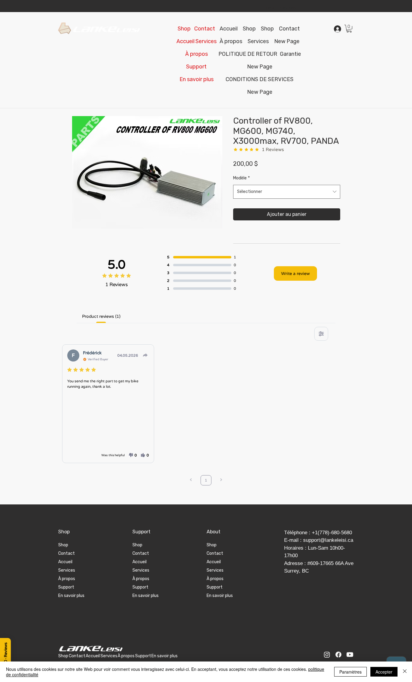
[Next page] (221, 480)
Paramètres (350, 672)
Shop (63, 545)
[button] (196, 66)
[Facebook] (338, 654)
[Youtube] (350, 654)
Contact (66, 553)
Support (66, 587)
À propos (66, 578)
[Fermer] (404, 671)
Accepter (384, 672)
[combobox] (286, 192)
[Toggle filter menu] (321, 334)
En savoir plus (71, 595)
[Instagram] (327, 654)
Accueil (65, 561)
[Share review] (145, 355)
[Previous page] (191, 480)
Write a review (295, 273)
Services (66, 570)
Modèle (241, 178)
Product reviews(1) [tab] (101, 316)
